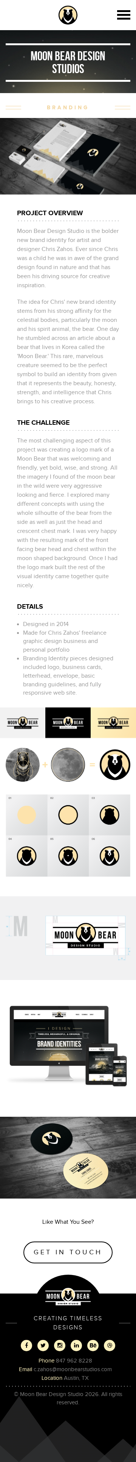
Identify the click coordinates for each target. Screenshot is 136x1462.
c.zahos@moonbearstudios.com (73, 1369)
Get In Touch (68, 1252)
